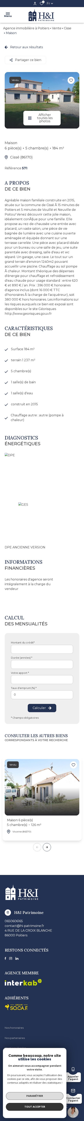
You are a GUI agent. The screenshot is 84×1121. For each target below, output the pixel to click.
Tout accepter (34, 1106)
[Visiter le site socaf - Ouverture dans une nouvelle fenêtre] (16, 1007)
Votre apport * (20, 672)
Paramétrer (34, 1096)
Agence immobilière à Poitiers (26, 28)
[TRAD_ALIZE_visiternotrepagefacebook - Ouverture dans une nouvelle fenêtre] (5, 958)
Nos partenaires (15, 1038)
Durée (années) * (21, 657)
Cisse (67, 28)
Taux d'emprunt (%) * (24, 688)
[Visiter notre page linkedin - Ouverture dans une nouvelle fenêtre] (17, 958)
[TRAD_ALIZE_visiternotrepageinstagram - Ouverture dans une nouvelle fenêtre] (10, 958)
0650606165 (14, 921)
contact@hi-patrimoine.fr (24, 926)
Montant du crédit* (23, 642)
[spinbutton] (42, 694)
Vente (56, 28)
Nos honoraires (14, 1027)
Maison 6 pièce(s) (24, 822)
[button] (47, 847)
